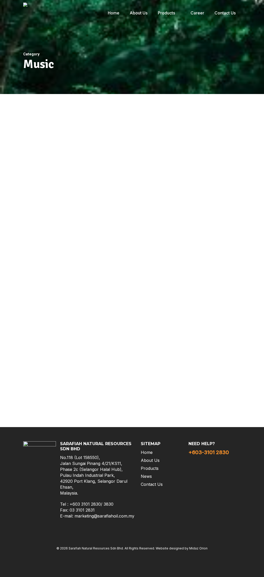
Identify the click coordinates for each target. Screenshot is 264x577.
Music (21, 249)
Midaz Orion (198, 548)
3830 (108, 504)
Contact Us (152, 484)
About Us (150, 460)
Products (150, 468)
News (146, 476)
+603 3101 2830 (85, 504)
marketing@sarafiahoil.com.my (104, 516)
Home (147, 452)
